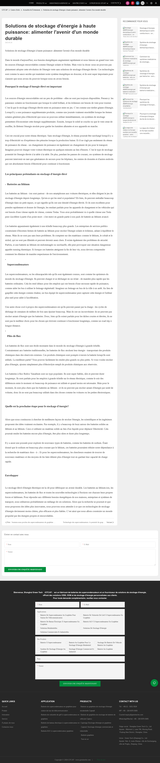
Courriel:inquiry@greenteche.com (131, 715)
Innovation (5, 715)
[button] (120, 3)
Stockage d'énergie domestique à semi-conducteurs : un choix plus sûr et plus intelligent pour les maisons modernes (148, 31)
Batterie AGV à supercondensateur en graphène (100, 622)
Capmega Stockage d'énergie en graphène (96, 723)
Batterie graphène (87, 735)
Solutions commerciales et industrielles (54, 632)
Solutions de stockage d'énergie (94, 628)
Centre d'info (15, 10)
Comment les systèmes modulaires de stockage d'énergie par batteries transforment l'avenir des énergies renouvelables (148, 59)
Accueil (4, 707)
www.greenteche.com (83, 760)
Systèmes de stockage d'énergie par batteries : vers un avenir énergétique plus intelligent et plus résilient (147, 73)
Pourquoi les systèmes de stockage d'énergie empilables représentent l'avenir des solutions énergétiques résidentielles (148, 102)
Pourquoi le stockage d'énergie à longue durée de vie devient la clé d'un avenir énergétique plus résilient (148, 116)
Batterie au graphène (105, 649)
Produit (4, 711)
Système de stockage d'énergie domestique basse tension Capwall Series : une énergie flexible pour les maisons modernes (148, 45)
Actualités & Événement (31, 10)
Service (4, 719)
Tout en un (85, 739)
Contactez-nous (7, 727)
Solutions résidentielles (48, 628)
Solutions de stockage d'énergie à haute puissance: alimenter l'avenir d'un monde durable (74, 10)
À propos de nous (8, 723)
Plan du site (100, 760)
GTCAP (5, 10)
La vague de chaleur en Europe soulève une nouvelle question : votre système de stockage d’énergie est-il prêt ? (148, 131)
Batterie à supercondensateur (50, 643)
